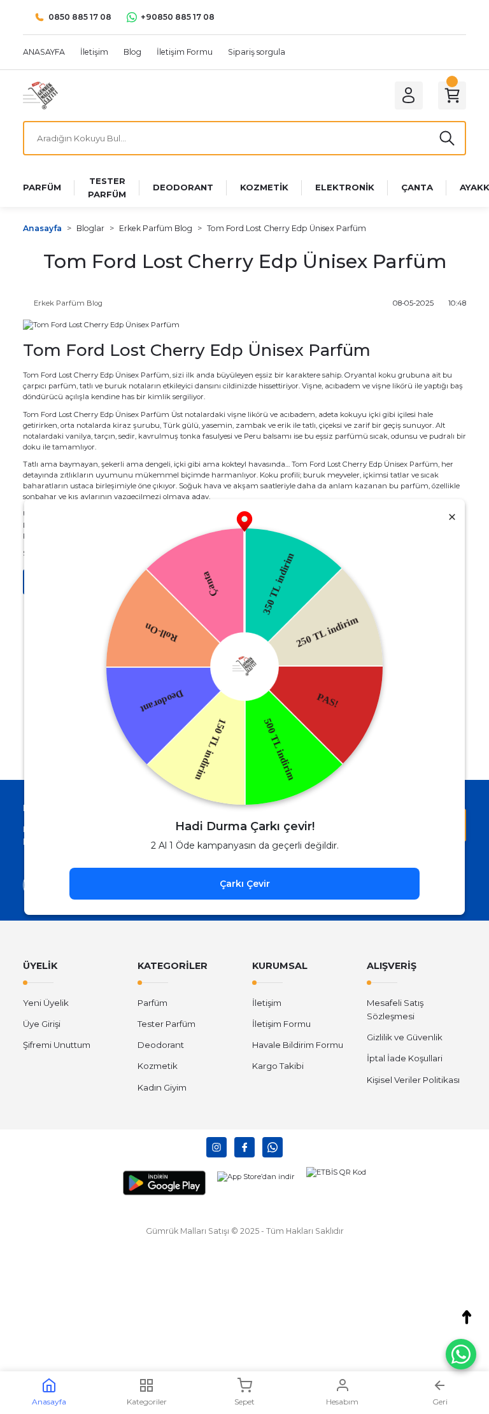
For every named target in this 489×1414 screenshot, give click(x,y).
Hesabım (342, 1401)
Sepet (244, 1401)
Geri (440, 1401)
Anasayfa (49, 1401)
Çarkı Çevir (245, 883)
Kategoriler (147, 1401)
